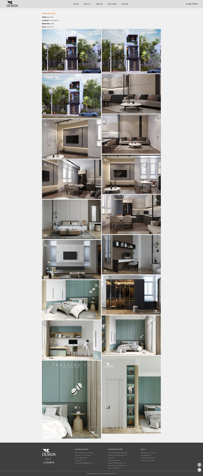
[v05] (131, 94)
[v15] (131, 295)
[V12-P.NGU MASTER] (71, 219)
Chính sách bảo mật (109, 473)
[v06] (71, 139)
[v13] (71, 259)
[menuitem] (77, 4)
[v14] (131, 254)
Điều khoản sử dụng (94, 473)
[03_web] (71, 96)
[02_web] (131, 51)
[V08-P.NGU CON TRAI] (131, 335)
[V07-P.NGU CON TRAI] (71, 340)
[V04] (131, 174)
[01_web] (71, 51)
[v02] (131, 214)
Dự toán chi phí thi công (147, 460)
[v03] (71, 179)
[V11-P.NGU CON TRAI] (71, 400)
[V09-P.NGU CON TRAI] (71, 300)
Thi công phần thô (146, 455)
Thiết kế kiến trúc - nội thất (148, 453)
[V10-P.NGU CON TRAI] (131, 395)
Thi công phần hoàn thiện (148, 458)
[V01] (131, 134)
